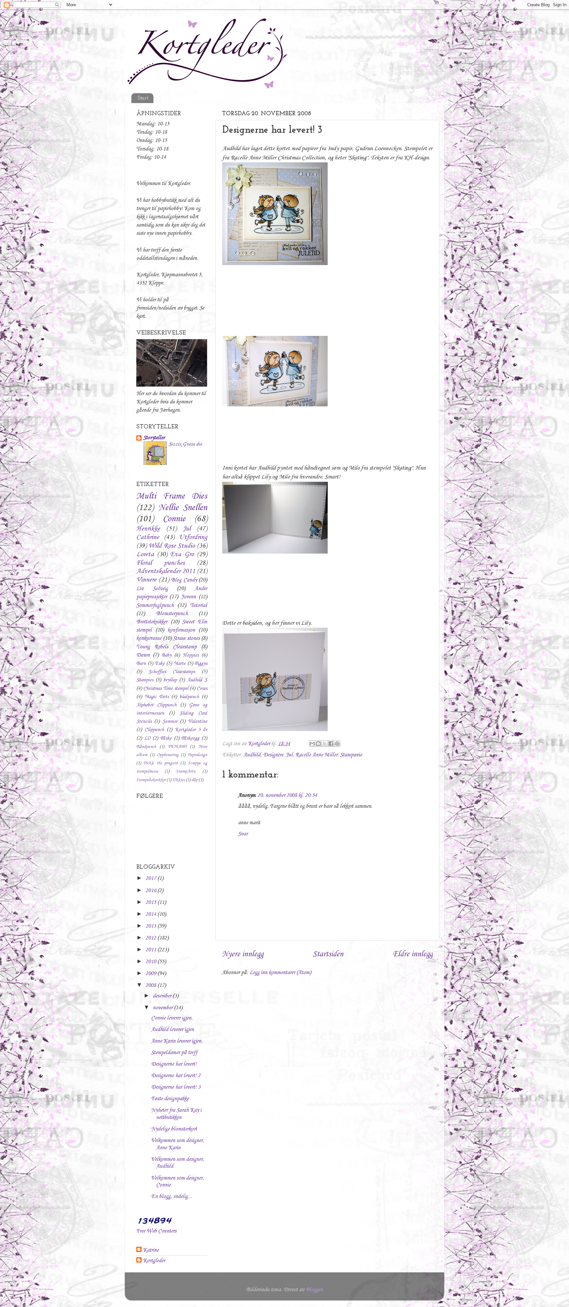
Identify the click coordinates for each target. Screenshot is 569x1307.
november (163, 1008)
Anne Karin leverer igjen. (177, 1041)
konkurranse (148, 638)
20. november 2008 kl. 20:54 (287, 795)
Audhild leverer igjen (172, 1029)
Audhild (251, 755)
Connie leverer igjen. (172, 1018)
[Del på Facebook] (331, 743)
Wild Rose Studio (172, 546)
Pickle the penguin (161, 763)
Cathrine (147, 537)
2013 (151, 926)
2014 (151, 914)
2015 (151, 902)
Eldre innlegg (413, 954)
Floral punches (160, 563)
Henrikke (148, 529)
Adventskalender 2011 (165, 571)
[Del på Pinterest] (337, 743)
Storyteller (154, 438)
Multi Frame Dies (171, 496)
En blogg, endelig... (171, 1196)
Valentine (197, 721)
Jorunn (188, 597)
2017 (151, 878)
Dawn (143, 655)
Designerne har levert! (174, 1064)
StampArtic (186, 771)
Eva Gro (182, 554)
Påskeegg (190, 738)
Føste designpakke (170, 1099)
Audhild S (197, 680)
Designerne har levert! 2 (176, 1076)
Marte (179, 664)
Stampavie (351, 755)
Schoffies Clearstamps (172, 672)
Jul (289, 755)
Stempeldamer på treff (174, 1052)
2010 (151, 962)
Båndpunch (146, 746)
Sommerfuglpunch (155, 605)
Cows (202, 689)
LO (147, 738)
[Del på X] (324, 743)
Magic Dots (157, 697)
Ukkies (178, 779)
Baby (167, 655)
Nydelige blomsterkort (174, 1129)
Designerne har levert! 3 (176, 1087)
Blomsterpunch (172, 614)
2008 (151, 985)
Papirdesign (197, 754)
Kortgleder (154, 1261)
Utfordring (193, 537)
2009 (151, 973)
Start (143, 98)
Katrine (151, 1250)
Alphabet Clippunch (156, 705)
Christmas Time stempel (165, 689)
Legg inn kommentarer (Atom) (280, 972)
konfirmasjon (181, 630)
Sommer (169, 721)
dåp (194, 779)
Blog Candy (184, 580)
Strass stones (186, 638)
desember (163, 996)
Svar (243, 834)
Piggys (201, 664)
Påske (166, 738)
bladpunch (189, 697)
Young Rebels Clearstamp (166, 647)
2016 (151, 890)
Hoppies (191, 655)
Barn (141, 664)
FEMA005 (177, 746)
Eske (160, 664)
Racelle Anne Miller (316, 755)
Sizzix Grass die (185, 444)
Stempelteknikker (151, 779)
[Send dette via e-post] (312, 743)
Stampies (144, 680)
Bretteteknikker (151, 622)
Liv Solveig (152, 588)
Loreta (145, 554)
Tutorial (198, 605)
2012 (151, 938)
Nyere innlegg (242, 954)
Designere (273, 755)
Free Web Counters (156, 1231)
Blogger (314, 1290)
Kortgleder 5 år (191, 730)
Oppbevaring (167, 754)
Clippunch (154, 730)
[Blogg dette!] (318, 743)
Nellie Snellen (182, 508)
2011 (151, 950)
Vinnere (146, 580)
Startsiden (328, 954)
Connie (174, 519)
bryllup (170, 680)
